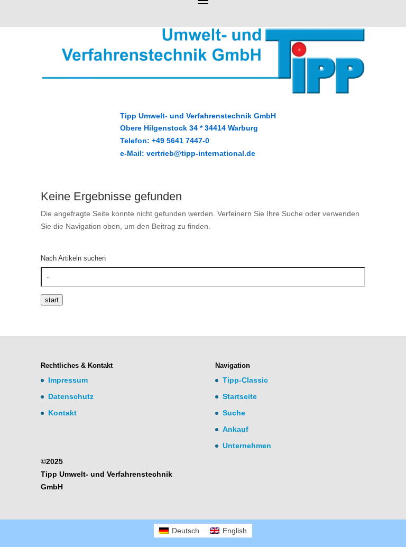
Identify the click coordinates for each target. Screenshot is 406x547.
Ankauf (235, 429)
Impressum (68, 380)
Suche (234, 413)
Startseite (240, 396)
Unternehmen (247, 445)
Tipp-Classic (245, 380)
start (52, 300)
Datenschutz (71, 396)
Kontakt (62, 413)
